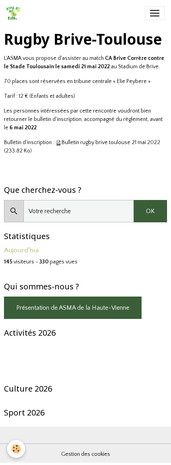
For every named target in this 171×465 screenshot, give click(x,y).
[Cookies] (16, 449)
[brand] (14, 13)
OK (150, 211)
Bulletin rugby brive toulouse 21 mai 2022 (111, 142)
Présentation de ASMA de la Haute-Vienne (72, 307)
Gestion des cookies (85, 454)
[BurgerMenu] (155, 13)
